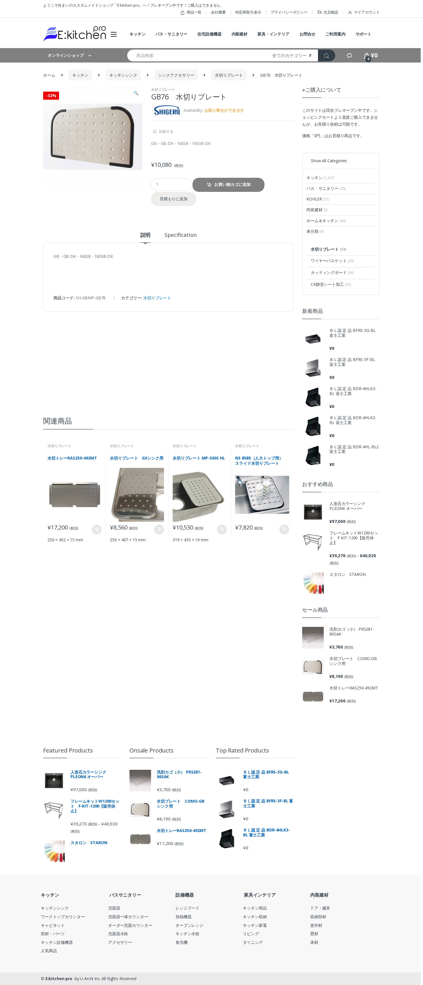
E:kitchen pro (58, 978)
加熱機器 (183, 916)
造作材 (316, 925)
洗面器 (114, 908)
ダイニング (253, 942)
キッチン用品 (255, 908)
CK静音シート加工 (331, 284)
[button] (136, 94)
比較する (166, 131)
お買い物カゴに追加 (232, 184)
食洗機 (182, 942)
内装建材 (239, 34)
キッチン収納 (255, 916)
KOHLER (317, 199)
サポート (363, 34)
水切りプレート (229, 75)
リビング (251, 933)
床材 (314, 942)
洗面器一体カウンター (128, 916)
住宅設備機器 (209, 34)
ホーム (49, 75)
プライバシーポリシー (289, 12)
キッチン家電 (255, 925)
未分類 (315, 231)
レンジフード (187, 908)
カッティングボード (332, 272)
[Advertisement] (168, 355)
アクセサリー (120, 942)
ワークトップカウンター (63, 916)
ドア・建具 (320, 908)
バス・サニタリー (171, 34)
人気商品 (49, 950)
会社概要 (218, 12)
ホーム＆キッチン (326, 220)
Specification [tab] (180, 235)
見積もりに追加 (174, 198)
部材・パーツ (53, 933)
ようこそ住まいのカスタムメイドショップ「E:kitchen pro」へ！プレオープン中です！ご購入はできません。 (133, 5)
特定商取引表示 (248, 12)
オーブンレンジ (189, 925)
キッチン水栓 (187, 933)
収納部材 (318, 916)
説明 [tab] (145, 235)
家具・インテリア (273, 34)
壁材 (314, 933)
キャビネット (53, 925)
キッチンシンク (123, 75)
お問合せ (307, 34)
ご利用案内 (335, 34)
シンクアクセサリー (176, 75)
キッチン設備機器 (57, 942)
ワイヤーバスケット (332, 260)
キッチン (137, 34)
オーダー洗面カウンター (130, 925)
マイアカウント (367, 12)
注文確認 (330, 12)
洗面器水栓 (118, 933)
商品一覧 (194, 12)
